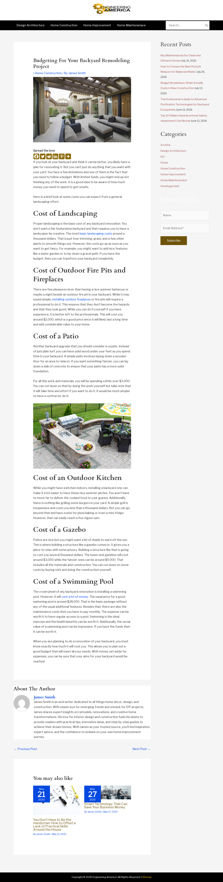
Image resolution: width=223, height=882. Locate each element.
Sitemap (146, 877)
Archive (165, 145)
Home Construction (48, 73)
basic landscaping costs (96, 233)
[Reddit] (49, 156)
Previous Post (25, 749)
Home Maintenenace (173, 180)
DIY (162, 156)
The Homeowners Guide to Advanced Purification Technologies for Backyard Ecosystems (184, 104)
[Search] (206, 25)
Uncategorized (169, 186)
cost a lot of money (75, 596)
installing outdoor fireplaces (71, 299)
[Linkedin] (55, 156)
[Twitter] (43, 156)
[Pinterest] (62, 156)
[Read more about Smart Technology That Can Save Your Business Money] (107, 792)
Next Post (141, 749)
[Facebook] (36, 156)
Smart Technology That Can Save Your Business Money (105, 805)
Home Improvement (173, 174)
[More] (68, 156)
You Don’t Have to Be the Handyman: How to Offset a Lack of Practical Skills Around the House (54, 825)
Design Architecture (173, 150)
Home (164, 162)
